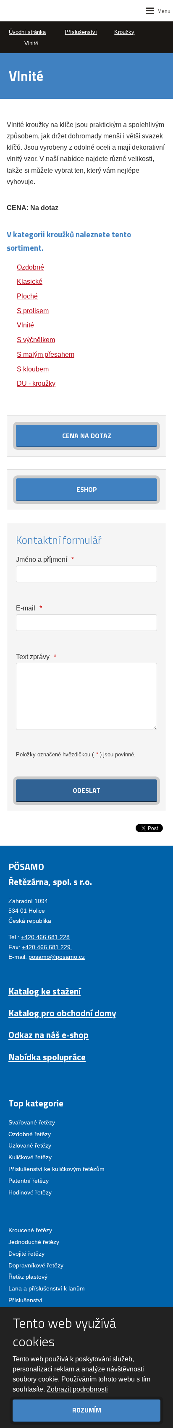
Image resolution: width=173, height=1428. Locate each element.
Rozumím (86, 1410)
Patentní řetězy (28, 1180)
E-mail (29, 608)
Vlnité (25, 325)
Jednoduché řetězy (33, 1241)
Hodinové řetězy (30, 1192)
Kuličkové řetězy (30, 1157)
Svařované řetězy (31, 1122)
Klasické (29, 281)
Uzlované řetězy (29, 1145)
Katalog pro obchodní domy (62, 1013)
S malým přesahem (45, 354)
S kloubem (33, 369)
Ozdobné (30, 267)
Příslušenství (25, 1300)
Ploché (27, 296)
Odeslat (86, 790)
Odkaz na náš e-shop (48, 1034)
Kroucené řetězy (30, 1230)
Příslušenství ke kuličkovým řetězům (56, 1169)
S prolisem (33, 310)
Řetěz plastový (27, 1276)
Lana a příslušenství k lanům (46, 1288)
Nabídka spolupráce (47, 1057)
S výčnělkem (36, 339)
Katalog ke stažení (44, 991)
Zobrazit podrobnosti (77, 1389)
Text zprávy (36, 656)
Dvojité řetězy (26, 1253)
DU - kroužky (36, 383)
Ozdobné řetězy (29, 1134)
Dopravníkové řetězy (35, 1265)
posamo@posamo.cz (57, 956)
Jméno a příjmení (44, 559)
